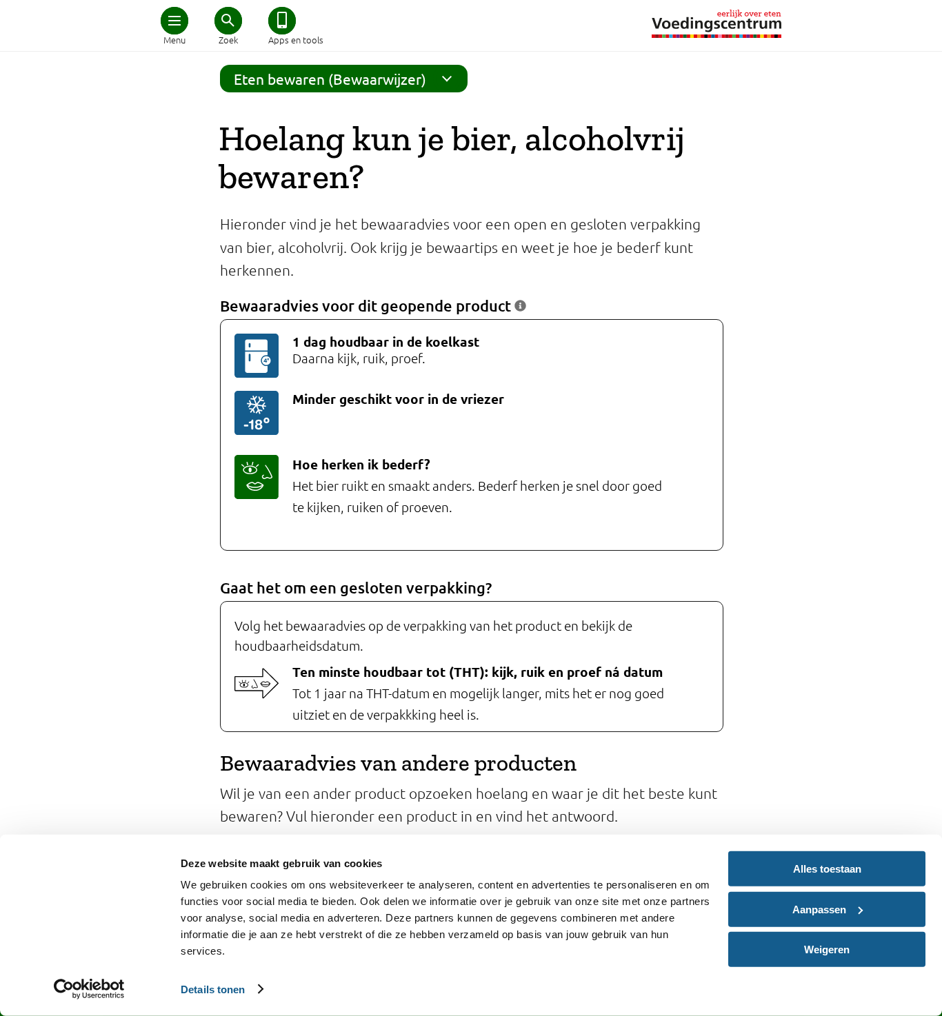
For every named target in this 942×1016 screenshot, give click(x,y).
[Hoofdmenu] (174, 20)
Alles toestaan (827, 869)
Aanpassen (819, 909)
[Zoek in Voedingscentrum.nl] (228, 20)
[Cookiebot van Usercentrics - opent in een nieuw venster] (89, 989)
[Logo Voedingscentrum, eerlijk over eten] (716, 24)
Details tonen (213, 989)
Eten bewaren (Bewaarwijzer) (330, 79)
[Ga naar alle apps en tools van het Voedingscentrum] (282, 20)
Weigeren (827, 949)
